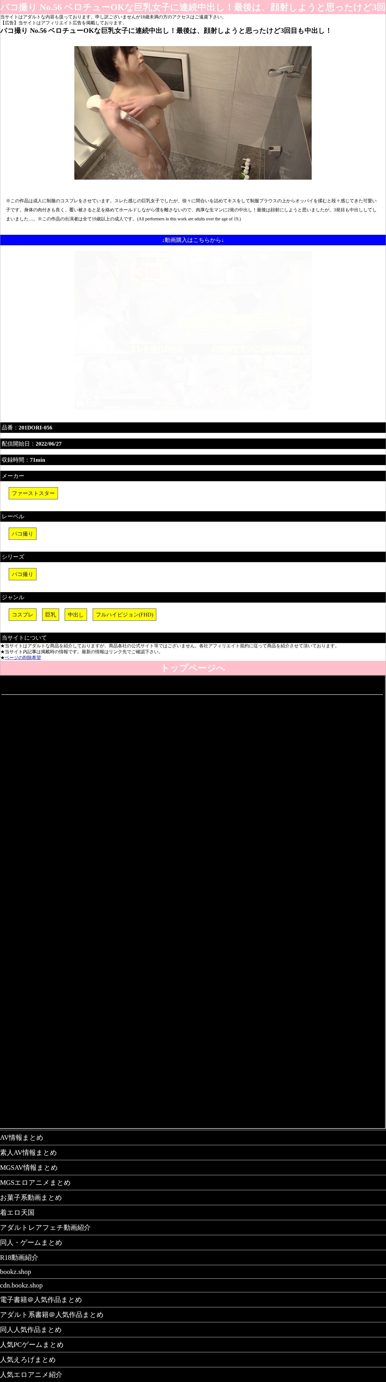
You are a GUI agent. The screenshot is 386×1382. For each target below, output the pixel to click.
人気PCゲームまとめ (32, 1344)
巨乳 (50, 615)
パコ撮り (22, 534)
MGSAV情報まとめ (29, 1167)
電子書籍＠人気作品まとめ (41, 1299)
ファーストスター (33, 493)
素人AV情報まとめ (28, 1152)
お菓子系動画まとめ (31, 1197)
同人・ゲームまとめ (31, 1242)
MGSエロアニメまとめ (35, 1182)
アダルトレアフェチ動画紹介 (45, 1227)
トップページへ (193, 668)
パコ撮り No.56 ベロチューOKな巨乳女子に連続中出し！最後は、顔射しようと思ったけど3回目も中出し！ (193, 8)
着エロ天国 (17, 1212)
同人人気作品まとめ (31, 1329)
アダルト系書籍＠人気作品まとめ (52, 1314)
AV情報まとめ (22, 1137)
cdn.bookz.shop (21, 1285)
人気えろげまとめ (28, 1359)
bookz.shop (15, 1271)
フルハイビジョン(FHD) (124, 615)
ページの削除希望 (23, 657)
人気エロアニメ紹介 (31, 1374)
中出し (76, 615)
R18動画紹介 (19, 1257)
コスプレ (22, 615)
